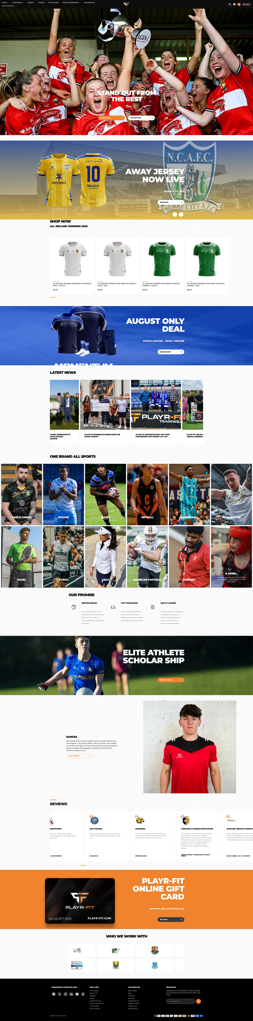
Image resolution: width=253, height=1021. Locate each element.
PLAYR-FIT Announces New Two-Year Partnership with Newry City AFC (145, 436)
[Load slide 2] (80, 214)
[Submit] (198, 1001)
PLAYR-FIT (56, 281)
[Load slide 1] (72, 214)
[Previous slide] (175, 214)
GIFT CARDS (94, 991)
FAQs (130, 993)
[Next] (200, 227)
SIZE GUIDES (132, 991)
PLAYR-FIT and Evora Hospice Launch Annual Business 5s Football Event (196, 436)
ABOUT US (93, 993)
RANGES (93, 996)
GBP (247, 4)
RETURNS (131, 998)
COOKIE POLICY (133, 1001)
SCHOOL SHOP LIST (97, 1003)
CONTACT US (132, 1006)
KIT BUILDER (94, 1006)
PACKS (92, 998)
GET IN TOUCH (95, 1009)
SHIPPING (131, 996)
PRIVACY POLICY (134, 1003)
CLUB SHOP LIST (95, 1001)
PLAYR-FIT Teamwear (60, 1015)
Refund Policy (133, 1009)
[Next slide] (181, 214)
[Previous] (193, 227)
